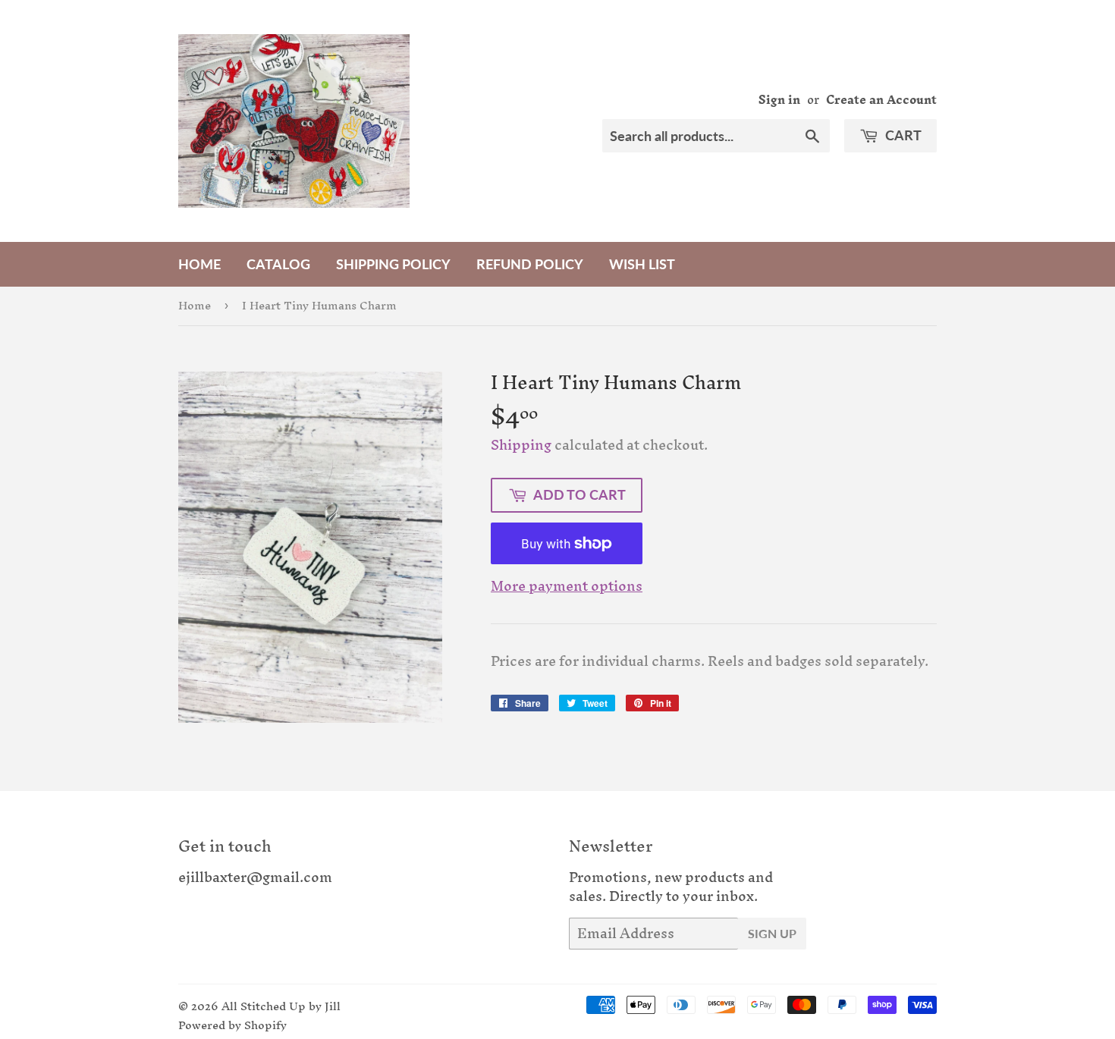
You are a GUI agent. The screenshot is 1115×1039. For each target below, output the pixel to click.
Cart (902, 135)
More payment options (566, 586)
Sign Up (772, 933)
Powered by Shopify (232, 1024)
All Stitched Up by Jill (281, 1006)
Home (199, 264)
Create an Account (881, 99)
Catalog (278, 264)
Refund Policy (529, 264)
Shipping (521, 444)
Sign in (779, 99)
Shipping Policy (393, 264)
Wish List (642, 264)
